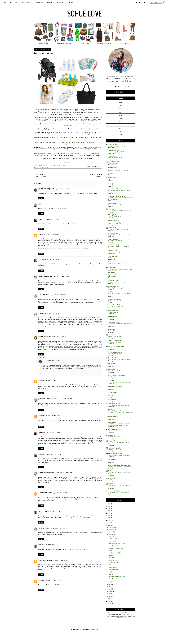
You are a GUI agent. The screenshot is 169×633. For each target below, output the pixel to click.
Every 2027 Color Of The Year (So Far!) (118, 235)
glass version (93, 124)
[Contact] (128, 86)
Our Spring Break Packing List (116, 288)
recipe (120, 112)
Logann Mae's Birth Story (114, 449)
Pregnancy (39, 2)
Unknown (42, 380)
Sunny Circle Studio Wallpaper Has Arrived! (119, 359)
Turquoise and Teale (114, 286)
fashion (121, 102)
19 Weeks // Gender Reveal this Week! (117, 543)
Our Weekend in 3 (112, 546)
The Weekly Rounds (113, 257)
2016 (109, 520)
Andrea (41, 432)
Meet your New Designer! (115, 336)
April (110, 589)
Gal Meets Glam (112, 203)
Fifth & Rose (111, 363)
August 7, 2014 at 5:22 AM (61, 276)
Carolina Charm (44, 295)
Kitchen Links (60, 2)
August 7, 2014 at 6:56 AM (51, 313)
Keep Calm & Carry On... (114, 429)
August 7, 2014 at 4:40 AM (52, 219)
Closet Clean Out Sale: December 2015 (118, 492)
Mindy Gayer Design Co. (114, 341)
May (110, 586)
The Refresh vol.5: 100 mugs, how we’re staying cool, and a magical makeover (118, 424)
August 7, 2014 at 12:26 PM (52, 432)
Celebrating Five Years (113, 560)
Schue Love (84, 13)
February (111, 593)
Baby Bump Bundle (113, 567)
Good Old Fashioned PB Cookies (115, 553)
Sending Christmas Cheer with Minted (118, 461)
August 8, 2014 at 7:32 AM (53, 580)
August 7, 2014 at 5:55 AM (58, 294)
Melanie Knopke (112, 398)
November (111, 529)
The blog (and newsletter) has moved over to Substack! (120, 324)
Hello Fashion (112, 268)
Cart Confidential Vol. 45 (114, 205)
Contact (71, 2)
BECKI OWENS (112, 177)
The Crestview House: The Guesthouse (118, 405)
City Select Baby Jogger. (59, 119)
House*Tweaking (113, 416)
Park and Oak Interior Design (116, 346)
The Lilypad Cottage (113, 280)
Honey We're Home (113, 162)
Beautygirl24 (111, 381)
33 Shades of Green (113, 471)
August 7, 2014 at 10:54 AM (65, 398)
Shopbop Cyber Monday (114, 399)
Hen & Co (110, 335)
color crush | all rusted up (115, 240)
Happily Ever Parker (45, 493)
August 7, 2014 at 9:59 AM (53, 380)
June (110, 584)
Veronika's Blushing (113, 245)
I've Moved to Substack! (114, 300)
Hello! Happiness (113, 239)
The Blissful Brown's (46, 276)
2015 (109, 523)
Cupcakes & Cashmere (114, 299)
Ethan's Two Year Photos (114, 579)
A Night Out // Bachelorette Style (116, 548)
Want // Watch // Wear (114, 569)
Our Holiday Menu (113, 393)
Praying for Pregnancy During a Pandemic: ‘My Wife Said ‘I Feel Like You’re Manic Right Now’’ (120, 411)
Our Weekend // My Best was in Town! (117, 576)
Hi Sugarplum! (112, 156)
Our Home (49, 2)
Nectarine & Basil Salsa (114, 562)
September (111, 534)
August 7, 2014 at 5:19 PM (52, 511)
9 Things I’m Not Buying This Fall (116, 146)
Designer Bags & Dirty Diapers (116, 375)
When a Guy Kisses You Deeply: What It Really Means (120, 294)
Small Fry (110, 292)
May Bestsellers (112, 276)
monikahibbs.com (113, 310)
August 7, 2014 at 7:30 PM (62, 528)
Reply (41, 198)
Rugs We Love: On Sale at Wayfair (117, 179)
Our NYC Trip (111, 376)
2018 (109, 515)
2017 (109, 518)
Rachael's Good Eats (113, 189)
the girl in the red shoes (47, 545)
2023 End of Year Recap (114, 342)
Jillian (41, 204)
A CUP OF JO (111, 183)
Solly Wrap (71, 142)
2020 (109, 511)
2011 (109, 604)
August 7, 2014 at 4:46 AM (51, 234)
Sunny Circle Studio (113, 358)
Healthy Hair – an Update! (114, 318)
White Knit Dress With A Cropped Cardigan (119, 382)
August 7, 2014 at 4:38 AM (51, 204)
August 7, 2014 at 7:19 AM (62, 336)
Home (5, 2)
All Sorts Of (111, 209)
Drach (41, 234)
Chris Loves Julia (112, 144)
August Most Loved (113, 163)
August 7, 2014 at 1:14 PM (53, 454)
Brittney (42, 511)
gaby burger (111, 329)
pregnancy (120, 131)
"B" (44, 360)
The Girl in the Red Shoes (115, 352)
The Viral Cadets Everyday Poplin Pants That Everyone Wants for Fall (119, 222)
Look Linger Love (112, 256)
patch (86, 134)
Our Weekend (112, 557)
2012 (109, 601)
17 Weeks (111, 565)
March (110, 591)
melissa (41, 313)
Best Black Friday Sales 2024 (115, 306)
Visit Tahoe (13, 2)
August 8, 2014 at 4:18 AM (53, 360)
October (110, 532)
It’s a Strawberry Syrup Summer (116, 252)
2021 (109, 508)
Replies (42, 357)
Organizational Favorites (114, 436)
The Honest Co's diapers (89, 129)
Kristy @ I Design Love (46, 528)
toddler (120, 121)
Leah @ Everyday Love (46, 336)
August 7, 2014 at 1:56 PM (64, 472)
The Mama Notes (112, 262)
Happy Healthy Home (114, 441)
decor (120, 109)
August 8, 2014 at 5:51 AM (64, 545)
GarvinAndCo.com (113, 250)
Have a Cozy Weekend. (114, 184)
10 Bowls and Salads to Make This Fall (118, 229)
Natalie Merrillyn (112, 316)
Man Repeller (111, 409)
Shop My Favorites (27, 2)
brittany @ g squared (46, 189)
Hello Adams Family (113, 220)
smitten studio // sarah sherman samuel (119, 465)
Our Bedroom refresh (114, 370)
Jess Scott (42, 454)
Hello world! (111, 365)
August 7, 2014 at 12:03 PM (54, 415)
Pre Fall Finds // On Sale (114, 539)
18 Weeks (111, 555)
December (111, 527)
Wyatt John (120, 128)
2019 (109, 513)
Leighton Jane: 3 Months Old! (115, 431)
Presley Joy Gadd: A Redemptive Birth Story (119, 455)
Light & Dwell (111, 435)
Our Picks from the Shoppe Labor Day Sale (119, 210)
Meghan (41, 219)
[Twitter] (115, 86)
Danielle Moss (112, 228)
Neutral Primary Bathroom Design (117, 282)
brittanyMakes (112, 422)
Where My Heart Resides (115, 454)
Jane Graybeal (112, 459)
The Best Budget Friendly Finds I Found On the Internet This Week (120, 198)
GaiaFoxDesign (94, 629)
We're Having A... (112, 541)
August (110, 536)
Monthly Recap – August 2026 (116, 152)
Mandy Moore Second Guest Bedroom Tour (120, 466)
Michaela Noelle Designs (115, 305)
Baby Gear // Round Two (114, 572)
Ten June (110, 484)
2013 (109, 599)
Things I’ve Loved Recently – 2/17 (117, 263)
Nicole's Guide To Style (114, 491)
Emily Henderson (112, 167)
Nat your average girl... (114, 448)
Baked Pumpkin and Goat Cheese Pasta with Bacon (119, 473)
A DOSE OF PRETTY (113, 392)
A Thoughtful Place (113, 215)
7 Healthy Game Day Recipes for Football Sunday (119, 191)
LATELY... (110, 479)
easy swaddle (39, 149)
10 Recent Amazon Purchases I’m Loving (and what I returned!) (120, 269)
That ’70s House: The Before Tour (117, 418)
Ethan (120, 115)
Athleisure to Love (113, 312)
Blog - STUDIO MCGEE (114, 403)
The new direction (113, 330)
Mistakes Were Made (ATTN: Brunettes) (118, 246)
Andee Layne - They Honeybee (116, 196)
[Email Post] (64, 165)
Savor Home (111, 478)
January (111, 596)
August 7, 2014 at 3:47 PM (60, 493)
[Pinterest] (118, 86)
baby (40, 167)
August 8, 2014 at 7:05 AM (60, 560)
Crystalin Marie (112, 275)
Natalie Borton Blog (113, 322)
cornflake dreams (61, 208)
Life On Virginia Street (114, 150)
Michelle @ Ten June (45, 560)
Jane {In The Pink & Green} (47, 399)
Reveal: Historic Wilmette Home (116, 348)
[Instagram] (121, 86)
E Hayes (41, 259)
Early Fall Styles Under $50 (115, 157)
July (110, 582)
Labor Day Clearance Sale (115, 216)
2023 (109, 504)
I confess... (111, 550)
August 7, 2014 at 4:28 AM (62, 189)
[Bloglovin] (125, 86)
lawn (37, 134)
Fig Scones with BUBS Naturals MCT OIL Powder (118, 443)
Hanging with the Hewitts (115, 386)
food (121, 105)
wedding (121, 134)
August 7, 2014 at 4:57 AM (51, 259)
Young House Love (113, 233)
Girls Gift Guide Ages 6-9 (114, 353)
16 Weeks (111, 574)
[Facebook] (112, 86)
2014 (109, 525)
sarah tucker (111, 369)
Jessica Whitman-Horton (47, 472)
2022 (109, 506)
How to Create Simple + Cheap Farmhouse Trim (119, 485)
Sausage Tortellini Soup (114, 388)
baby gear (45, 167)
